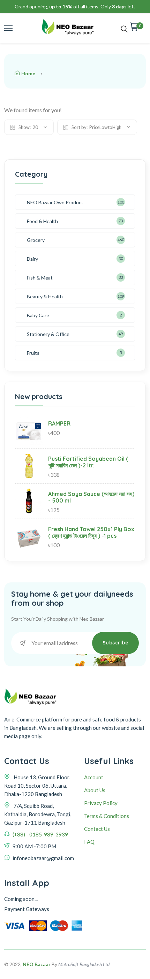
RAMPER (59, 423)
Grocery (36, 240)
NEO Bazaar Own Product (55, 202)
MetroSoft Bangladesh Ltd (84, 964)
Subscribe (116, 643)
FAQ (89, 842)
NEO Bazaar (37, 964)
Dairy (32, 259)
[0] (134, 28)
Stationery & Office (48, 334)
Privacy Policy (101, 803)
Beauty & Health (45, 296)
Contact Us (97, 829)
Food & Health (42, 221)
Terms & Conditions (106, 816)
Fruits (33, 353)
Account (93, 777)
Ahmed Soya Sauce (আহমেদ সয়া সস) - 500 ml (91, 497)
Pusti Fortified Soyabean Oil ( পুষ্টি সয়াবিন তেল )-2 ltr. (88, 462)
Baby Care (38, 315)
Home (28, 73)
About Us (94, 790)
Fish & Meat (40, 278)
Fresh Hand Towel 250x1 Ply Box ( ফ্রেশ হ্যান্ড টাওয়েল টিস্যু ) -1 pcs (91, 532)
